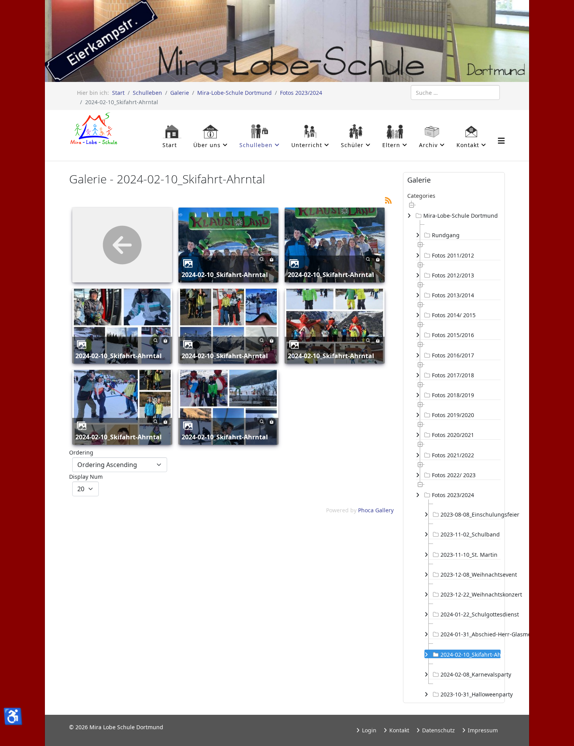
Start (118, 92)
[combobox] (455, 92)
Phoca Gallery (376, 510)
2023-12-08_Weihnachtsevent (470, 574)
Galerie (179, 92)
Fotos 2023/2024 (301, 92)
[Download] (271, 258)
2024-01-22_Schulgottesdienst (470, 614)
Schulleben (147, 92)
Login (368, 730)
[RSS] (388, 199)
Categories (421, 195)
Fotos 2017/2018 (453, 375)
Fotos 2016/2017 (453, 355)
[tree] (454, 449)
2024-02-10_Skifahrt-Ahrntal (225, 274)
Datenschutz (438, 730)
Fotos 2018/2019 (453, 395)
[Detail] (262, 258)
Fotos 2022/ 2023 (454, 475)
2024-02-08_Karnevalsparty (470, 674)
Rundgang (446, 235)
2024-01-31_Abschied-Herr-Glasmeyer (470, 634)
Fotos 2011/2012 (453, 255)
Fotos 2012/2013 (453, 275)
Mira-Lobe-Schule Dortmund (234, 92)
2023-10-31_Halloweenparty (470, 694)
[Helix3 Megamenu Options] (501, 141)
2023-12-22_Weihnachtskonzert (470, 594)
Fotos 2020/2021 (453, 435)
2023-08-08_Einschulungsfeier (470, 514)
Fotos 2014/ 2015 (454, 315)
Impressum (482, 730)
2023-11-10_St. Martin (468, 554)
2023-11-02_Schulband (470, 534)
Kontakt (398, 730)
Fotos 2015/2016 (453, 335)
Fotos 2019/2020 (453, 415)
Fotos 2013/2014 (453, 295)
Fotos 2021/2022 (453, 455)
